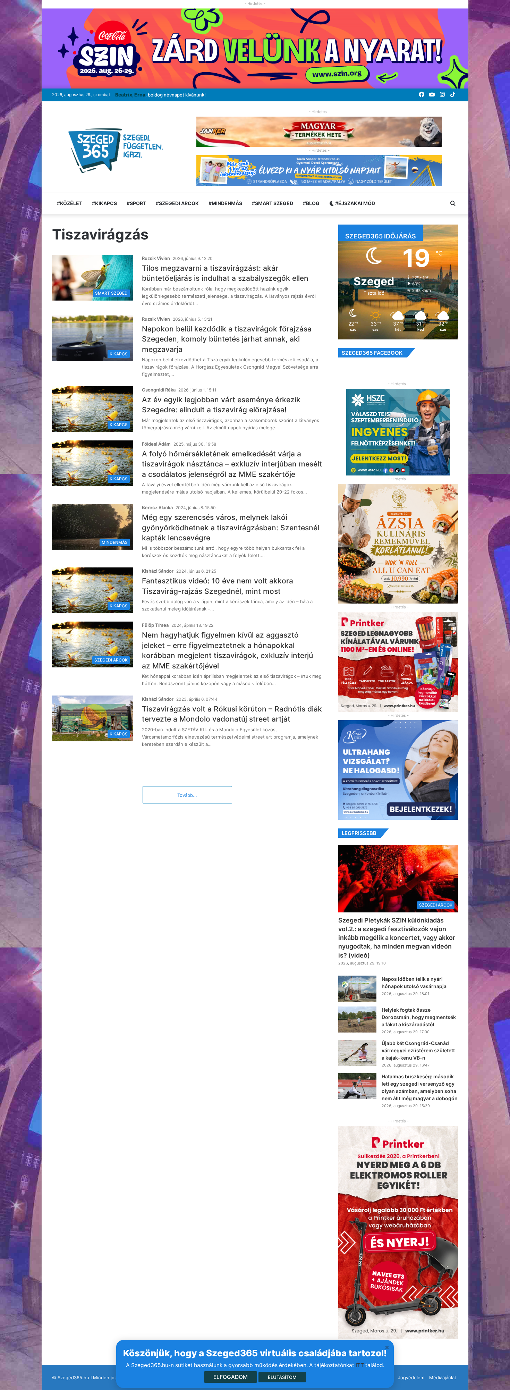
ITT (360, 1365)
